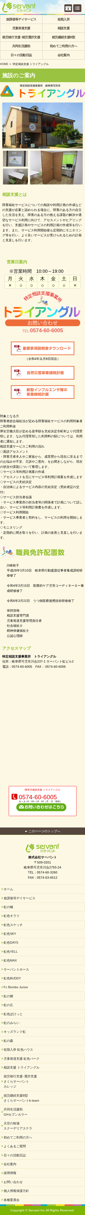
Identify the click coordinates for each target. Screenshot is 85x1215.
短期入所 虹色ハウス (18, 1049)
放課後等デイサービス (21, 19)
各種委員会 (11, 1200)
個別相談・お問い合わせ (68, 8)
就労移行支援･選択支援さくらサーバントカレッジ (20, 1081)
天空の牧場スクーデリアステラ (18, 1126)
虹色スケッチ (13, 925)
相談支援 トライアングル (21, 1067)
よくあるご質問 (15, 1146)
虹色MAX (10, 960)
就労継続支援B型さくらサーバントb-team (21, 1098)
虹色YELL (11, 951)
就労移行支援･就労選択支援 (21, 37)
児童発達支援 (21, 28)
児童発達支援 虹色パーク (21, 1058)
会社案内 (64, 55)
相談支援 (64, 28)
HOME (4, 64)
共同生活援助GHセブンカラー (15, 1111)
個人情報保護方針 (16, 1191)
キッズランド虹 (15, 1031)
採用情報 (10, 1173)
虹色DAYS (11, 942)
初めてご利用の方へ (63, 46)
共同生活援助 (21, 46)
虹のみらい (11, 1023)
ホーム (8, 889)
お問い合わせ (13, 1182)
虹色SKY (10, 933)
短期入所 (64, 19)
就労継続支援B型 (63, 37)
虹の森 (8, 1041)
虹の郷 (8, 996)
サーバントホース (16, 969)
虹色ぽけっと (13, 1014)
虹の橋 (8, 907)
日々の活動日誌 (21, 55)
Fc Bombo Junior (16, 987)
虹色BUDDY (12, 978)
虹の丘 (8, 1005)
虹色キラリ (11, 916)
